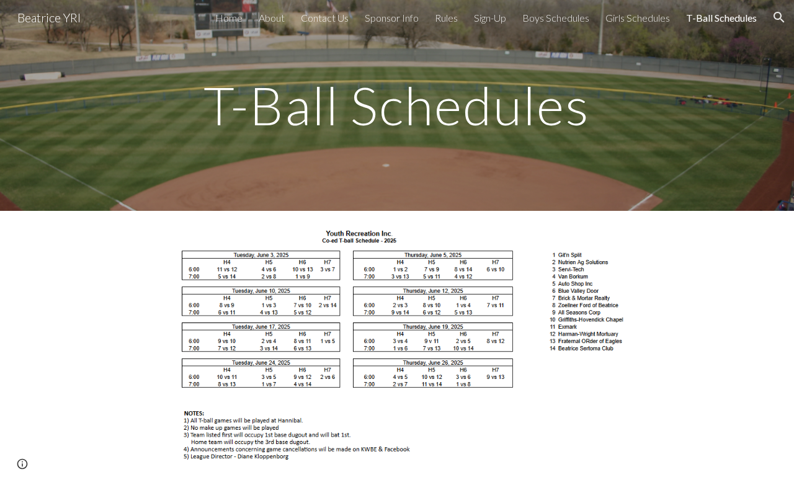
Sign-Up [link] (490, 18)
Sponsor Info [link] (392, 18)
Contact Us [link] (325, 18)
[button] (779, 17)
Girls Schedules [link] (637, 18)
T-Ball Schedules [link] (721, 18)
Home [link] (229, 18)
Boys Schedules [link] (555, 18)
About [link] (272, 18)
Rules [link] (446, 18)
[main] (397, 105)
